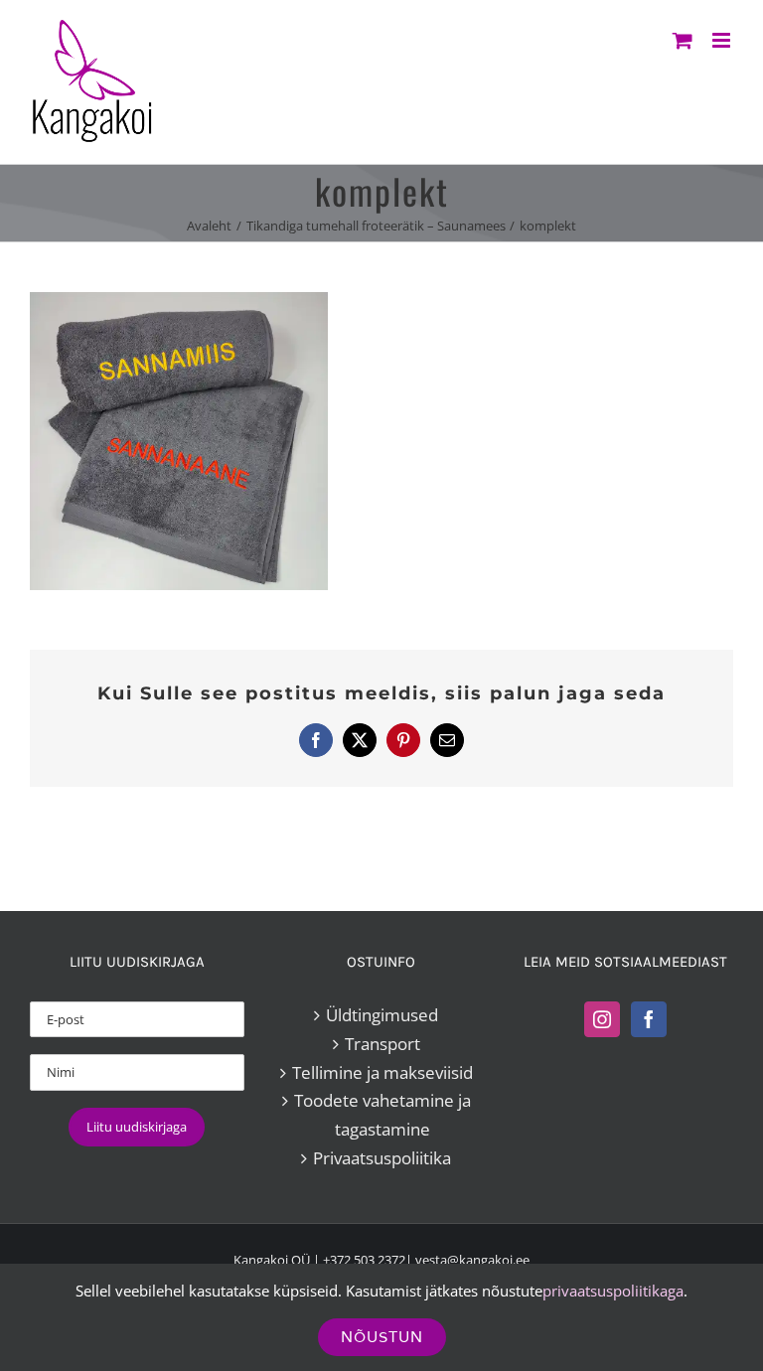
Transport (382, 1043)
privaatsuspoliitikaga (613, 1290)
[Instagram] (602, 1019)
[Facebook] (649, 1019)
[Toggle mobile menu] (722, 40)
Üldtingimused (382, 1014)
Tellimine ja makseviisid (382, 1072)
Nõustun (382, 1336)
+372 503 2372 (364, 1260)
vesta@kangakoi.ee (472, 1260)
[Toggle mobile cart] (682, 40)
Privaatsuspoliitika (382, 1157)
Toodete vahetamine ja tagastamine (382, 1115)
